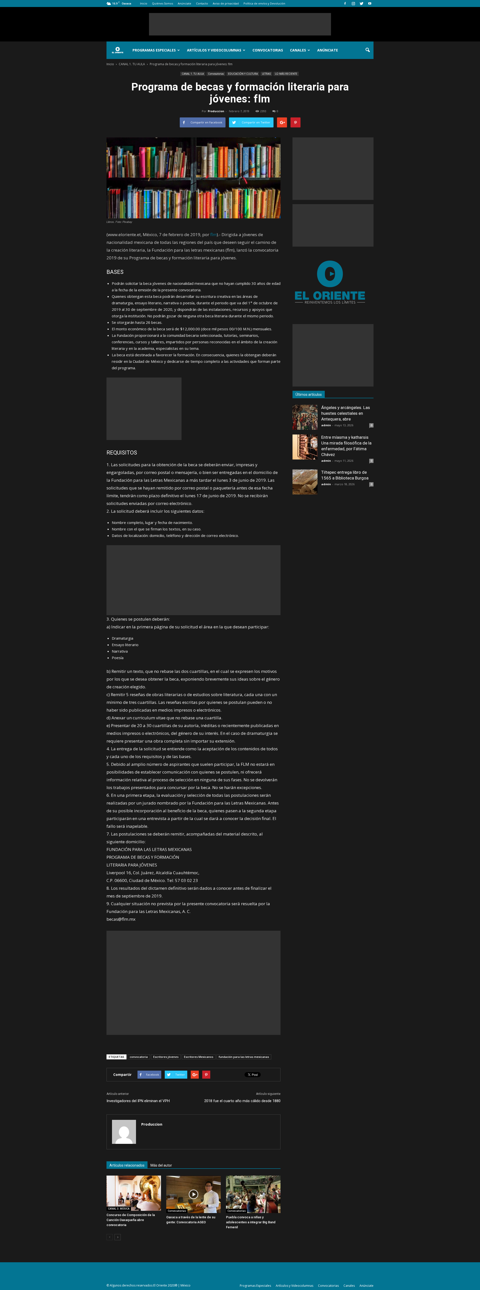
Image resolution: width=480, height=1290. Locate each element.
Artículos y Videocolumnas (214, 50)
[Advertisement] (240, 24)
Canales (298, 50)
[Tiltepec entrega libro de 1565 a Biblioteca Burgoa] (305, 481)
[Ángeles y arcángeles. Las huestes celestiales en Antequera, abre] (305, 417)
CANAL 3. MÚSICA (119, 1208)
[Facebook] (345, 3)
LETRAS (266, 73)
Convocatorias (267, 50)
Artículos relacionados (127, 1165)
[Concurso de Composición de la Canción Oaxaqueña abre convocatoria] (133, 1193)
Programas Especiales (154, 50)
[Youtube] (370, 3)
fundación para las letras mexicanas (244, 1057)
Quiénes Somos (162, 3)
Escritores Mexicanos (198, 1057)
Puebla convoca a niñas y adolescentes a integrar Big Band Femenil (251, 1222)
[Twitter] (361, 3)
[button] (368, 50)
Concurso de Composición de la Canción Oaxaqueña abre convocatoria (130, 1220)
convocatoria (139, 1057)
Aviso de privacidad (226, 3)
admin (326, 425)
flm (213, 234)
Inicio (143, 3)
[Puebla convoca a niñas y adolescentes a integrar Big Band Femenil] (253, 1194)
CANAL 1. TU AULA (193, 73)
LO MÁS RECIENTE (286, 73)
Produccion (216, 111)
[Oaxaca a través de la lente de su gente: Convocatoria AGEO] (193, 1194)
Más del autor (161, 1165)
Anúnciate (184, 3)
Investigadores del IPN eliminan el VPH (138, 1101)
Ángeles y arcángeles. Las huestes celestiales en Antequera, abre (345, 413)
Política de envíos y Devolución (264, 3)
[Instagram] (353, 3)
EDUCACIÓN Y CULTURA (243, 73)
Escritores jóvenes (165, 1057)
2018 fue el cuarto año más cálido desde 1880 (242, 1101)
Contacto (202, 3)
